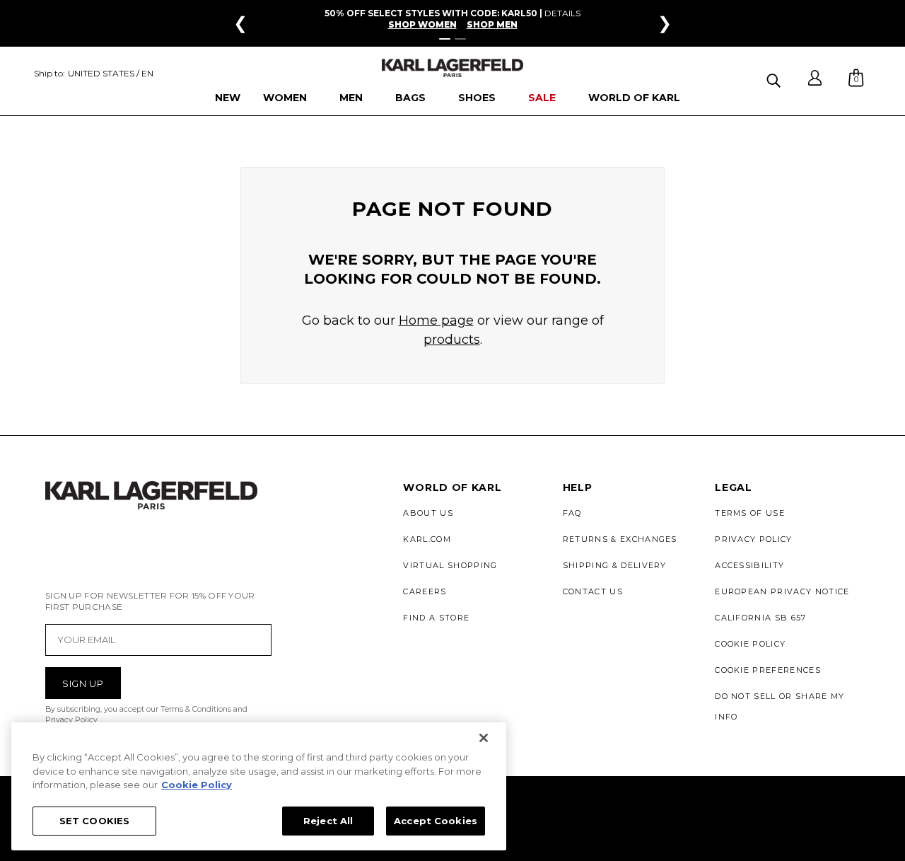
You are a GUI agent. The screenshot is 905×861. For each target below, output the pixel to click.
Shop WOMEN (422, 25)
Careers (424, 591)
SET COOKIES (94, 820)
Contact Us (593, 591)
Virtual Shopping (450, 565)
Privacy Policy (753, 539)
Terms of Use (750, 513)
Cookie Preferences (768, 670)
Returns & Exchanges (620, 539)
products (452, 339)
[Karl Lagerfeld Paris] (452, 68)
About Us (428, 513)
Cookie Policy (750, 644)
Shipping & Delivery (615, 565)
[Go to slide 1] (444, 39)
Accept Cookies (435, 820)
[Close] (483, 737)
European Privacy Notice (782, 591)
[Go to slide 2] (460, 39)
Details (562, 13)
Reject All (328, 820)
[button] (775, 78)
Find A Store (436, 618)
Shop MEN (492, 25)
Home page (436, 320)
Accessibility (749, 565)
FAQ (572, 513)
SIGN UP (83, 683)
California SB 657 (760, 618)
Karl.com (427, 539)
